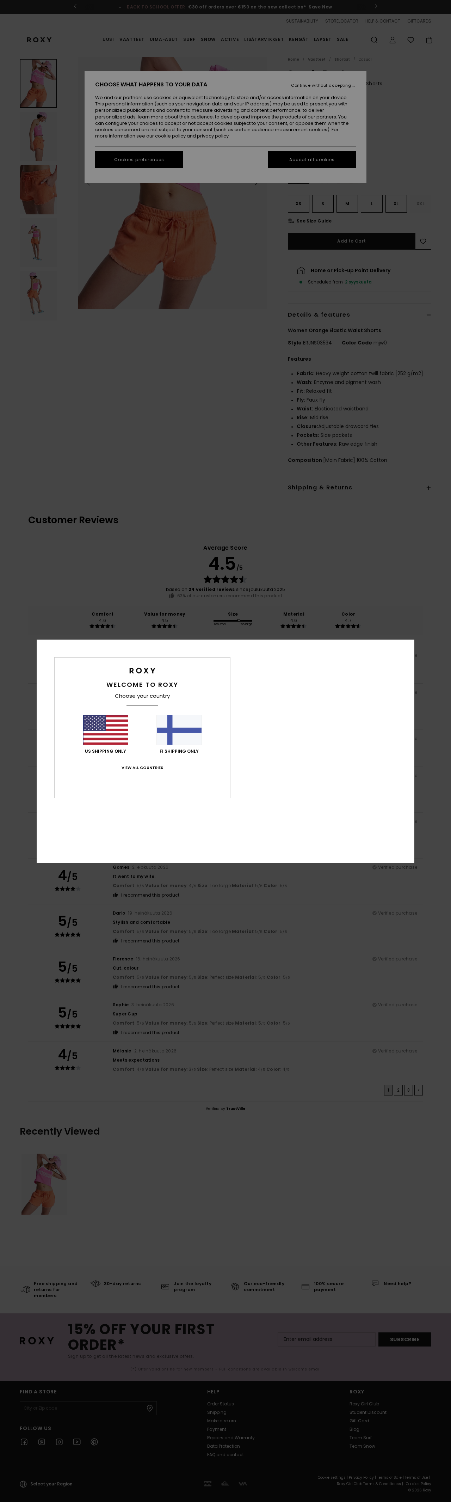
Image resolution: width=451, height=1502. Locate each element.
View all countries (142, 767)
